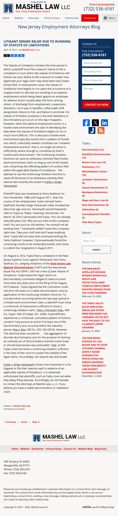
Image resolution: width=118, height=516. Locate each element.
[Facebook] (86, 122)
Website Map (85, 448)
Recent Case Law (22, 405)
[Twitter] (95, 122)
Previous (10, 422)
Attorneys (33, 18)
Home (6, 18)
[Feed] (101, 130)
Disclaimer (38, 448)
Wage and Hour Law (95, 200)
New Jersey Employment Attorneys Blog (37, 7)
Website (18, 18)
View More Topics (92, 222)
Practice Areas (52, 18)
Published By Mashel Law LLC (99, 7)
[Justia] (91, 130)
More (112, 18)
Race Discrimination (95, 204)
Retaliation (91, 166)
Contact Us (90, 18)
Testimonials (72, 18)
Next (35, 422)
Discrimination (93, 149)
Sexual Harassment (95, 187)
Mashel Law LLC (39, 507)
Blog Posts (100, 448)
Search (96, 249)
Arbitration (90, 209)
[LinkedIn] (104, 122)
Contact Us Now (96, 104)
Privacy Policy (53, 448)
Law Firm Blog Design (98, 507)
